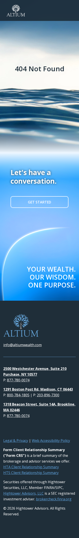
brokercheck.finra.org (54, 499)
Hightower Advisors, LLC (23, 493)
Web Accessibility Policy (51, 440)
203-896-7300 (48, 395)
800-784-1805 (18, 395)
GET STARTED (39, 202)
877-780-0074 (18, 380)
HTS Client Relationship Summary (31, 472)
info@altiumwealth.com (22, 344)
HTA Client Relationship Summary (31, 467)
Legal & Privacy (15, 440)
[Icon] (5, 428)
